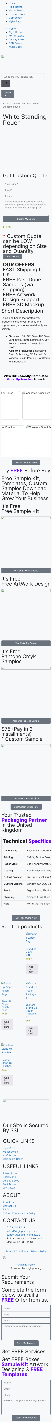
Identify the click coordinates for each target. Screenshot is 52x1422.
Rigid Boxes (15, 6)
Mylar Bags (15, 21)
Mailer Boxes (16, 10)
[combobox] (23, 76)
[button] (12, 256)
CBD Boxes (15, 17)
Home (12, 3)
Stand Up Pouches (21, 103)
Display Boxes (17, 14)
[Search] (5, 83)
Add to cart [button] (31, 969)
